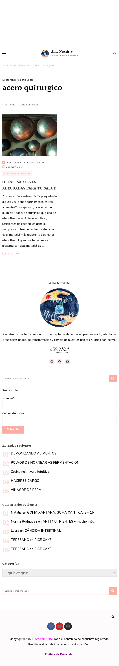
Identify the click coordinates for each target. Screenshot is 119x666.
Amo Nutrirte (62, 51)
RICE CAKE (43, 540)
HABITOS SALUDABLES (17, 173)
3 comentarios (14, 166)
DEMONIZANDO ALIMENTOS (33, 453)
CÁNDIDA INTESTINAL (43, 530)
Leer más (7, 253)
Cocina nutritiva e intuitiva (30, 472)
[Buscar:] (55, 378)
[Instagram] (68, 626)
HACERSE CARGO (25, 481)
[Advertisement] (59, 23)
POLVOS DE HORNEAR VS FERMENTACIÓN (45, 462)
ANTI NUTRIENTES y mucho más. (69, 521)
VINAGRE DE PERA (26, 490)
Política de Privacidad (59, 654)
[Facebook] (51, 626)
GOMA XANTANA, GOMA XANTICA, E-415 (60, 512)
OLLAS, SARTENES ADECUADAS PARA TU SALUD (29, 185)
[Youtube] (59, 626)
